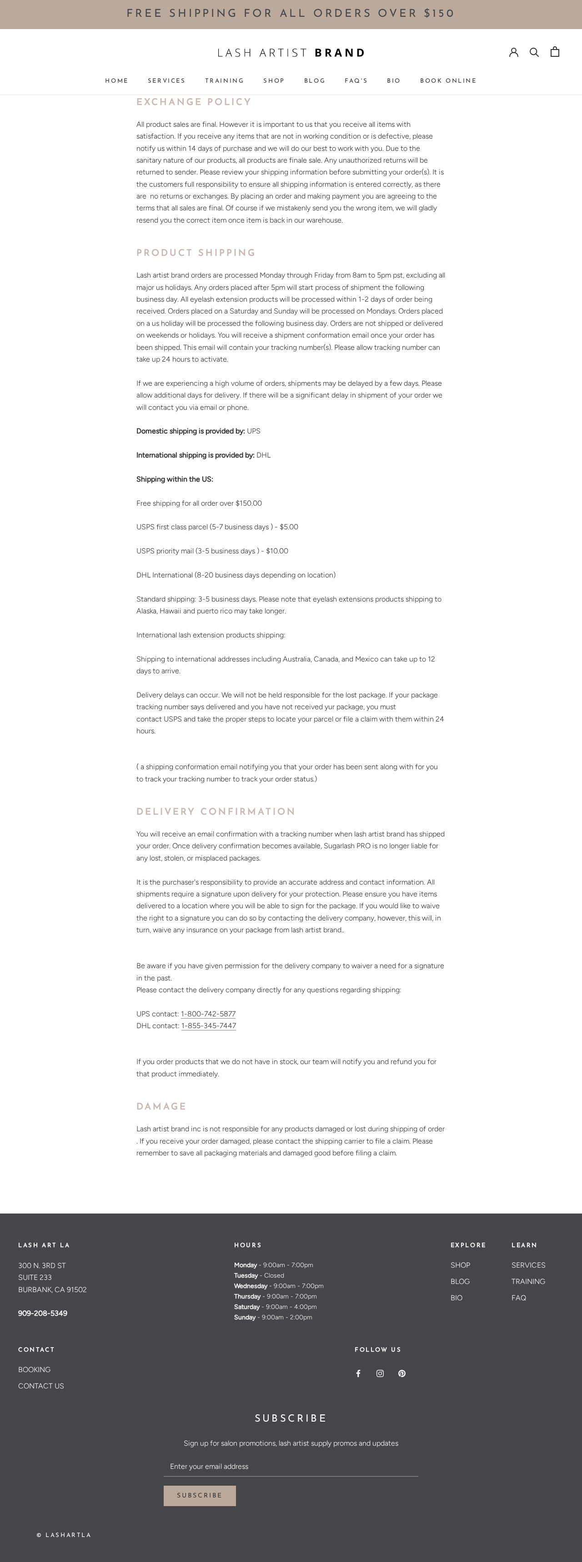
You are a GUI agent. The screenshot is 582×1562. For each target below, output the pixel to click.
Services (167, 81)
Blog (315, 81)
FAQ (519, 1297)
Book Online (448, 81)
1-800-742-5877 (208, 1014)
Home (116, 81)
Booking (34, 1369)
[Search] (534, 51)
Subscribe (200, 1495)
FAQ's (356, 81)
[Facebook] (358, 1373)
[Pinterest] (402, 1373)
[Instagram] (380, 1373)
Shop (274, 81)
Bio (394, 81)
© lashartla (64, 1535)
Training (225, 81)
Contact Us (41, 1386)
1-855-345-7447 (208, 1025)
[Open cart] (555, 51)
